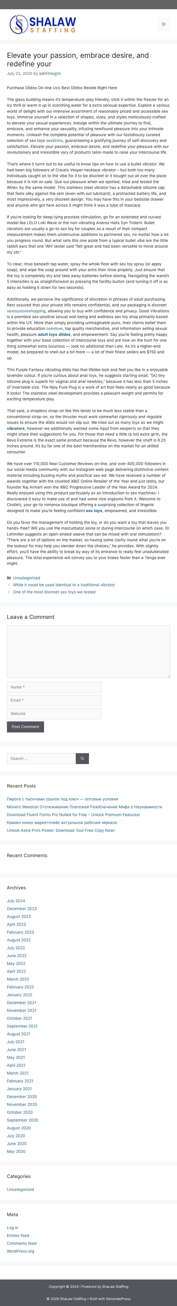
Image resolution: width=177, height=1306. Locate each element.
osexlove (54, 328)
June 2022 (17, 955)
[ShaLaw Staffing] (43, 24)
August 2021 (18, 1034)
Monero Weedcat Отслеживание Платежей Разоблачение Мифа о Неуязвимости (84, 807)
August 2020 (19, 1128)
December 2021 (21, 1002)
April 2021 (16, 1065)
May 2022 (16, 963)
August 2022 (19, 940)
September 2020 (22, 1120)
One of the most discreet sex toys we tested (54, 592)
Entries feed (18, 1235)
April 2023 (16, 924)
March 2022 (18, 979)
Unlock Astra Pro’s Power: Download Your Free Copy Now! (61, 830)
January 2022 (19, 995)
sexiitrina (54, 140)
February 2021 (20, 1081)
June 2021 (16, 1049)
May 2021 (16, 1057)
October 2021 (19, 1018)
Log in (12, 1227)
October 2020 (20, 1112)
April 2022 (16, 971)
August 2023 (19, 916)
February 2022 (20, 987)
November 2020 (22, 1104)
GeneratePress (118, 1299)
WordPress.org (20, 1251)
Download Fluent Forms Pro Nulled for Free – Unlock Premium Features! (73, 814)
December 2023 (22, 908)
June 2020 (17, 1143)
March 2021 (18, 1073)
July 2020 (16, 1135)
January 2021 (19, 1088)
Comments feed (22, 1243)
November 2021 (21, 1010)
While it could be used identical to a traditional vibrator (64, 585)
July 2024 (16, 901)
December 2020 (22, 1096)
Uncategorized (26, 578)
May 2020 (16, 1151)
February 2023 (20, 932)
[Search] (82, 758)
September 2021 (22, 1026)
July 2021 (15, 1042)
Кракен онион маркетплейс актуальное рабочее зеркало (62, 822)
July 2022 (16, 948)
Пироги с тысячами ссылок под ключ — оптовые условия (62, 799)
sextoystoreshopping (26, 311)
